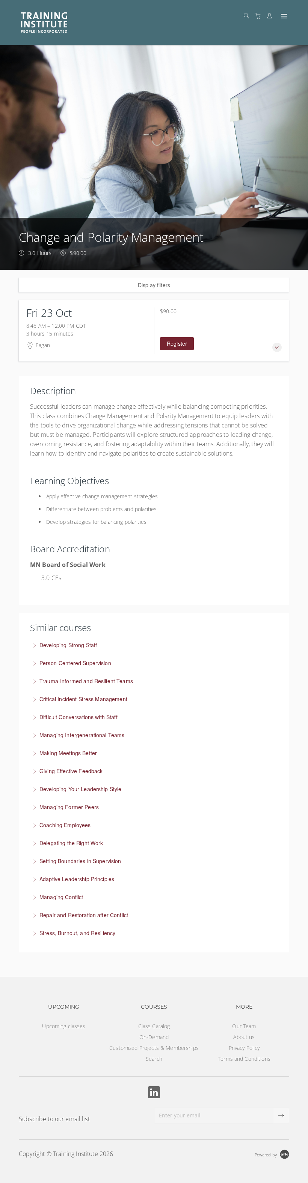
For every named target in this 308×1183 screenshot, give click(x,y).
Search (154, 1058)
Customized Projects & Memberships (154, 1047)
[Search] (248, 15)
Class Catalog (154, 1026)
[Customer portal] (271, 15)
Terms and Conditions (244, 1058)
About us (244, 1037)
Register (177, 343)
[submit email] (281, 1115)
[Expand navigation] (283, 16)
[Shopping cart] (259, 15)
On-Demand (154, 1037)
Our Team (244, 1026)
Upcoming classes (63, 1026)
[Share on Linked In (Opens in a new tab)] (154, 1093)
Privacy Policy (244, 1047)
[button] (277, 347)
